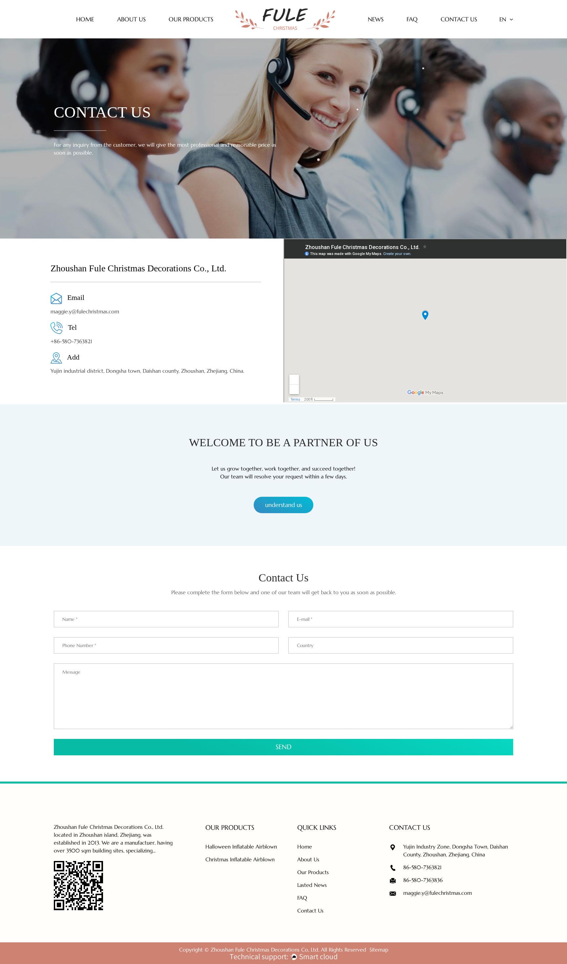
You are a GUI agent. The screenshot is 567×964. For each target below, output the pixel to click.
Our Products (313, 872)
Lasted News (312, 885)
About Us (308, 859)
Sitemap (378, 949)
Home (85, 19)
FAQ (412, 19)
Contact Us (310, 910)
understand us (283, 505)
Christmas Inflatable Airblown (240, 859)
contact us (459, 19)
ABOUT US (131, 19)
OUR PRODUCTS (191, 19)
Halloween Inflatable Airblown (241, 846)
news (376, 19)
